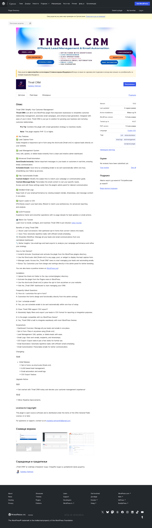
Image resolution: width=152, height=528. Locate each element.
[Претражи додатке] (30, 23)
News (10, 497)
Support (66, 497)
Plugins (38, 500)
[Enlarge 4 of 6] (65, 446)
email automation (130, 135)
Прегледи (33, 95)
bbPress (122, 500)
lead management (129, 139)
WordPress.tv (68, 503)
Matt (120, 497)
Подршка (132, 95)
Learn (65, 493)
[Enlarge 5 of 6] (91, 435)
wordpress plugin (129, 144)
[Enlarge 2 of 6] (38, 446)
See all (133, 168)
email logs (119, 139)
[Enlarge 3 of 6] (65, 435)
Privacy (10, 503)
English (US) (132, 130)
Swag (93, 503)
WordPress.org (52, 268)
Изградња (46, 95)
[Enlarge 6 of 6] (91, 448)
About (10, 493)
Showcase (39, 493)
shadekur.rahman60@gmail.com (58, 421)
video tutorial (76, 223)
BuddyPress (123, 503)
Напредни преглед (107, 150)
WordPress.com (124, 493)
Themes (38, 497)
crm (122, 135)
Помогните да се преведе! (95, 16)
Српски (30, 515)
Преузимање (130, 84)
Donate (94, 500)
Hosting (11, 500)
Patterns (39, 503)
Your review (104, 168)
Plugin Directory (13, 10)
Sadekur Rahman (34, 86)
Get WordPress (142, 3)
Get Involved (95, 493)
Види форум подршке (108, 188)
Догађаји (94, 497)
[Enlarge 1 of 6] (38, 435)
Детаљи (21, 95)
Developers (67, 500)
